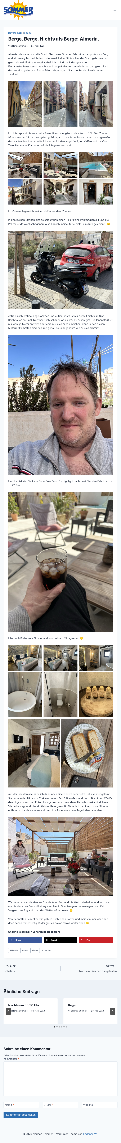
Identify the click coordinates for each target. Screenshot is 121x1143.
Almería (14, 950)
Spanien (46, 950)
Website (88, 1104)
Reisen (27, 33)
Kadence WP (90, 1134)
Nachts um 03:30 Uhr (23, 1005)
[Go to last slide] (8, 1011)
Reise (35, 950)
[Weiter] (112, 1011)
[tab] (54, 1027)
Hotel (25, 950)
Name (9, 1104)
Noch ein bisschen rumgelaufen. (98, 969)
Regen (72, 1005)
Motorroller (15, 33)
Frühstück (9, 969)
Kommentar (11, 1058)
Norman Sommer (20, 46)
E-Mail (49, 1104)
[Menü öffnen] (114, 10)
